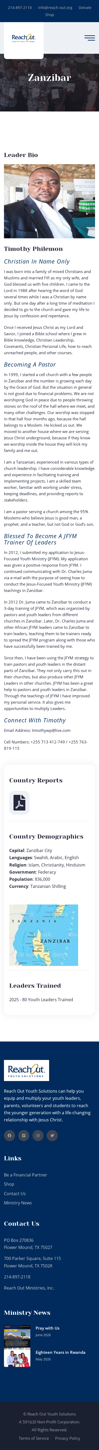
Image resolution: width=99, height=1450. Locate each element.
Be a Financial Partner (25, 1175)
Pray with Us (47, 1328)
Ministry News (18, 1203)
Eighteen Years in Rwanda (61, 1352)
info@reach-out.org (55, 7)
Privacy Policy (67, 1438)
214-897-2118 (20, 7)
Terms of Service (34, 1438)
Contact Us (15, 1193)
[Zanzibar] (24, 38)
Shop (49, 14)
